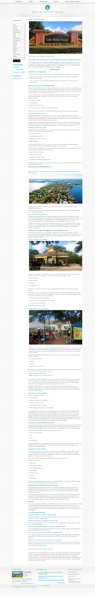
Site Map (33, 587)
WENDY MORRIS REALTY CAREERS (72, 1)
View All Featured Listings (27, 583)
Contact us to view (43, 545)
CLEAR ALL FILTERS (19, 69)
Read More (24, 581)
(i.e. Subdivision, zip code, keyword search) (18, 66)
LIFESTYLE (31, 1)
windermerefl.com (19, 587)
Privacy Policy (46, 585)
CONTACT (56, 1)
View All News (61, 582)
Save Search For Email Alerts (19, 72)
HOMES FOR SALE (43, 1)
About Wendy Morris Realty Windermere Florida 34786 (51, 580)
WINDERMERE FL (18, 1)
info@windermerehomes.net (74, 574)
